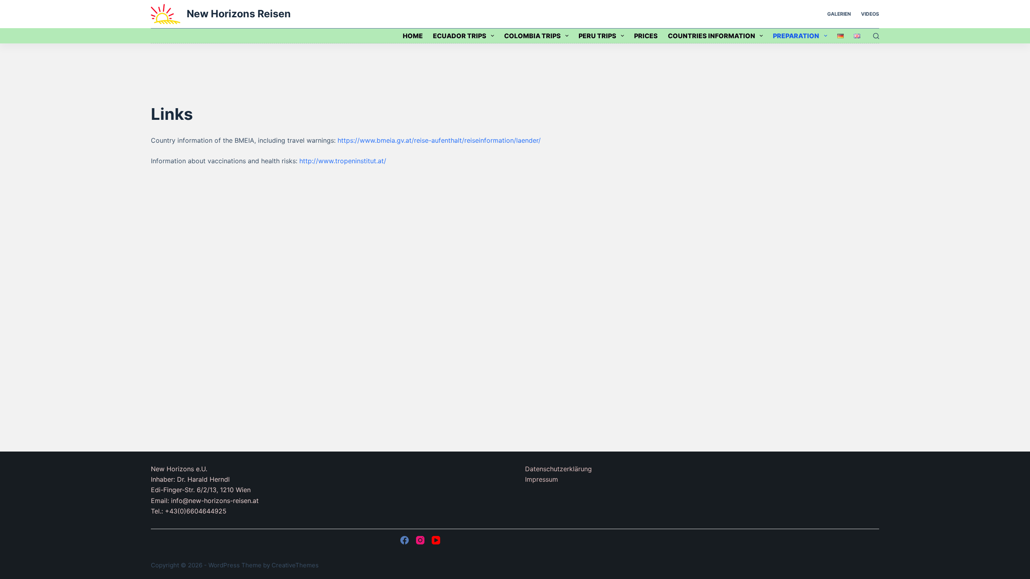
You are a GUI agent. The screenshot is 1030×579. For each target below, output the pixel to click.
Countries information (711, 36)
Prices (646, 36)
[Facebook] (404, 540)
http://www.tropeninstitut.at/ (342, 161)
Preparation (796, 36)
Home (413, 36)
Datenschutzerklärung (558, 469)
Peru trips (597, 36)
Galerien (839, 14)
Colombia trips (532, 36)
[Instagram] (420, 540)
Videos (870, 14)
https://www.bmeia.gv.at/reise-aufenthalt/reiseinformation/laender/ (439, 140)
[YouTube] (436, 540)
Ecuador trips (459, 36)
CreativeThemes (295, 565)
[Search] (876, 36)
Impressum (541, 479)
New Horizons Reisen (239, 14)
